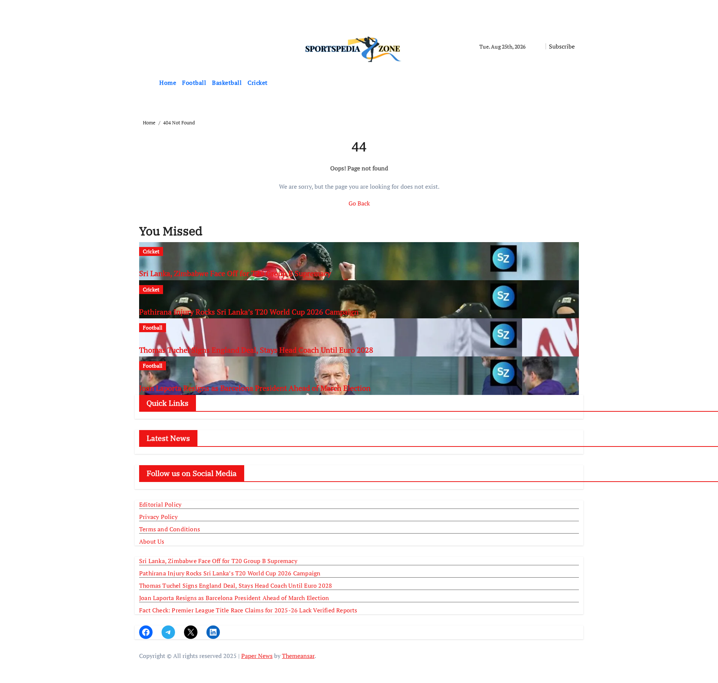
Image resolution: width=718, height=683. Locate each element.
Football (194, 82)
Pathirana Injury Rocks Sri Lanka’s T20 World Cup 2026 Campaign (249, 312)
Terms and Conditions (169, 529)
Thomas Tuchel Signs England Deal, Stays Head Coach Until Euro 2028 (256, 350)
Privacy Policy (158, 517)
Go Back (359, 203)
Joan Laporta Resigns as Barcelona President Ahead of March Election (255, 388)
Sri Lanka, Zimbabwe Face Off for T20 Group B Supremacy (235, 273)
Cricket (258, 82)
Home (167, 82)
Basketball (227, 82)
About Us (152, 541)
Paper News (257, 656)
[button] (576, 83)
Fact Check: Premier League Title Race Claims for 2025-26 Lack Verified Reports (248, 610)
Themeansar (298, 656)
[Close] (2, 13)
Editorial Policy (160, 504)
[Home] (147, 83)
